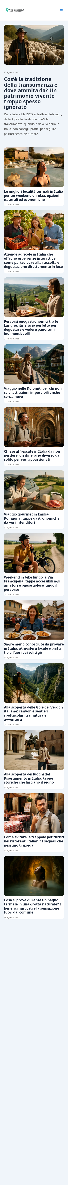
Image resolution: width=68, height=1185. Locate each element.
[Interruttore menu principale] (61, 10)
